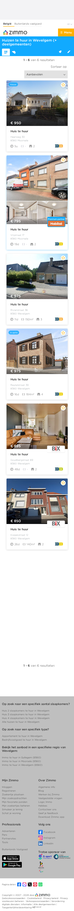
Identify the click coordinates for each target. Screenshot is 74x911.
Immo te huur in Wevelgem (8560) (22, 764)
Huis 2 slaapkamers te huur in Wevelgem (25, 710)
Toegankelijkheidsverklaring (17, 907)
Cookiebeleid (34, 898)
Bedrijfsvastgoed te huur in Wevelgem (24, 739)
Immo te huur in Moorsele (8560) (21, 761)
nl (68, 24)
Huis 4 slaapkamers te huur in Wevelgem (26, 718)
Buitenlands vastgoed (28, 23)
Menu (68, 32)
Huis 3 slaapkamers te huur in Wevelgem (25, 714)
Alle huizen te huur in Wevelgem (20, 721)
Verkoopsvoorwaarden (38, 901)
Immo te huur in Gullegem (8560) (21, 757)
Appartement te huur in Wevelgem (22, 736)
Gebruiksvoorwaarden (14, 898)
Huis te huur (19, 131)
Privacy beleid (51, 898)
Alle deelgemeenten (45, 904)
